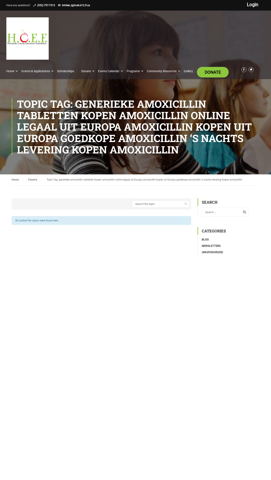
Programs (133, 71)
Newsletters (211, 245)
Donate (86, 71)
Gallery (188, 71)
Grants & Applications (35, 71)
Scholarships (65, 71)
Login (252, 5)
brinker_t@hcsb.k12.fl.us (76, 5)
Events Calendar (108, 71)
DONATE (213, 72)
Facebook (243, 69)
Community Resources (162, 71)
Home (10, 71)
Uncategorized (212, 252)
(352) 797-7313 (46, 5)
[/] (27, 41)
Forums (32, 179)
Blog (205, 239)
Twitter (251, 69)
